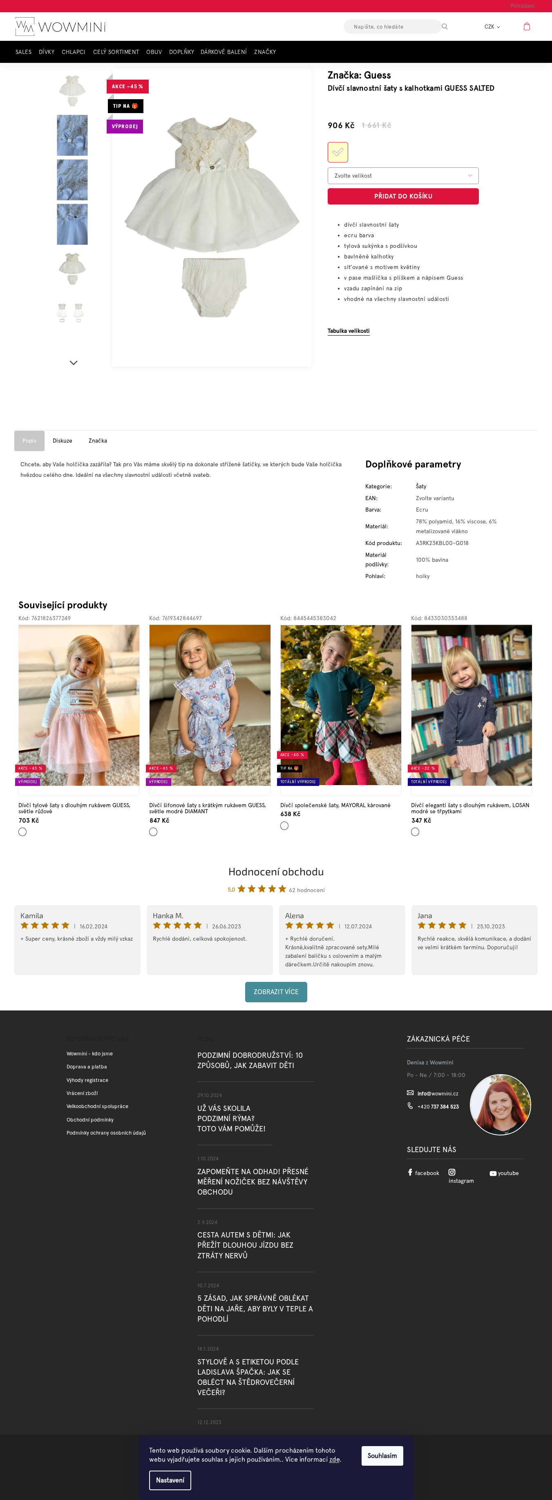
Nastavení (170, 1480)
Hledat (452, 26)
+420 (438, 1107)
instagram (461, 1180)
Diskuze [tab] (62, 440)
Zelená (285, 822)
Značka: (359, 75)
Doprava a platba (87, 1067)
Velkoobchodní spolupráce (97, 1106)
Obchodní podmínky (90, 1120)
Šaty (421, 486)
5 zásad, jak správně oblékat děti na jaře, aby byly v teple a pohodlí (255, 1308)
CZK (490, 27)
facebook (427, 1173)
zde (334, 1459)
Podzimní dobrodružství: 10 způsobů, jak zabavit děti (250, 1060)
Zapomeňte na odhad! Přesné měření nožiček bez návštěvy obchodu (252, 1181)
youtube (508, 1173)
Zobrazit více (276, 992)
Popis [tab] (29, 440)
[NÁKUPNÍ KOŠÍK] (528, 26)
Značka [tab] (98, 440)
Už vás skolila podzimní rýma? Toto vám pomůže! (231, 1118)
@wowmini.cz (438, 1094)
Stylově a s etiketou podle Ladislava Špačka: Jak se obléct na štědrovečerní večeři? (248, 1377)
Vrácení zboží (82, 1093)
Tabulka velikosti (349, 330)
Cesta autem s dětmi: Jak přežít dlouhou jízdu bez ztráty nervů (245, 1245)
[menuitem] (26, 52)
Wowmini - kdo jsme (90, 1053)
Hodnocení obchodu (276, 871)
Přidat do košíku (403, 196)
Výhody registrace (87, 1080)
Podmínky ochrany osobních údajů (106, 1133)
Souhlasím (382, 1456)
